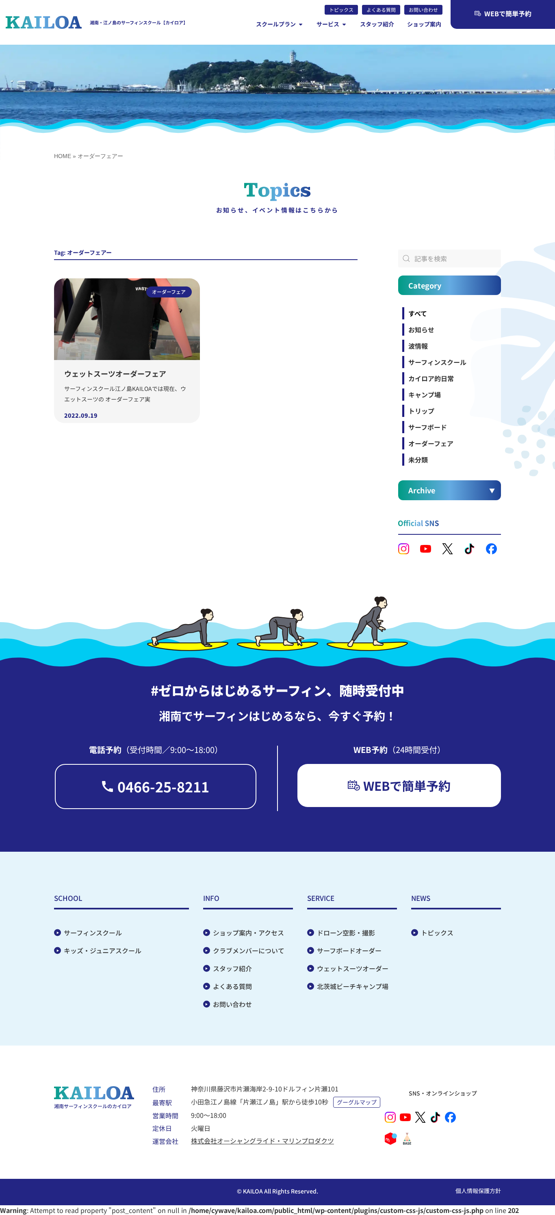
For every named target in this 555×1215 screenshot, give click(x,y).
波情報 (418, 346)
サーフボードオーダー (349, 950)
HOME (62, 156)
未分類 (418, 459)
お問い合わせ (232, 1004)
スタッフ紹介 (232, 968)
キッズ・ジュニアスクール (102, 950)
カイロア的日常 (431, 378)
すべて (417, 313)
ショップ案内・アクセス (248, 932)
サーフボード (427, 427)
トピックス (437, 932)
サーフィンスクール (437, 362)
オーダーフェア (430, 443)
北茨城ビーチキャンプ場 (352, 986)
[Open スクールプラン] (301, 24)
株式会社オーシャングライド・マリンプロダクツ (262, 1141)
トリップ (421, 411)
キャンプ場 (424, 394)
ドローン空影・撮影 (346, 932)
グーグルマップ (357, 1102)
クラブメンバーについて (248, 950)
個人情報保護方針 (478, 1191)
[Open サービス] (344, 24)
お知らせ (421, 329)
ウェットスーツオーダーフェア (115, 373)
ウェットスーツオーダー (352, 968)
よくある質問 (232, 986)
